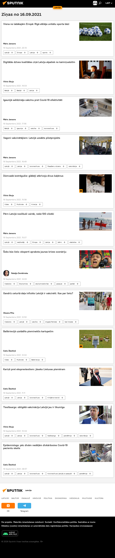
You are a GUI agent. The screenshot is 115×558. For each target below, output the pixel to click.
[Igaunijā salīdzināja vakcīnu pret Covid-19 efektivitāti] (95, 107)
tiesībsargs (52, 436)
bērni (60, 242)
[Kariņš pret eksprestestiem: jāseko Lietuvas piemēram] (95, 377)
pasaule (59, 284)
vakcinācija (73, 166)
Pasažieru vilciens (54, 166)
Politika (48, 498)
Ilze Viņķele (69, 322)
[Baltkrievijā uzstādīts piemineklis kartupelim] (95, 339)
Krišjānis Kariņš (53, 398)
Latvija (32, 52)
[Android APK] (9, 534)
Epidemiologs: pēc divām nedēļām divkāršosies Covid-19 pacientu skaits (35, 447)
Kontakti (48, 522)
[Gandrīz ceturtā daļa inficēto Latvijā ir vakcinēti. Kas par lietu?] (95, 301)
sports (44, 52)
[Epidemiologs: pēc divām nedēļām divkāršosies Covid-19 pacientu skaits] (95, 453)
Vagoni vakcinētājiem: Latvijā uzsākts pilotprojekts (31, 137)
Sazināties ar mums (86, 522)
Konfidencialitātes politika (65, 522)
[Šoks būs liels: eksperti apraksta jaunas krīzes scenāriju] (95, 259)
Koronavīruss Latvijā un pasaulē (60, 474)
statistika (73, 242)
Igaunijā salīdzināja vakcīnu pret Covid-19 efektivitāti (32, 100)
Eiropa (19, 52)
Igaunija (20, 128)
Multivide (20, 204)
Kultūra (99, 498)
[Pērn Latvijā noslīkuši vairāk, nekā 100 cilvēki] (95, 221)
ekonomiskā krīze (42, 284)
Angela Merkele (51, 322)
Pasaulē (26, 498)
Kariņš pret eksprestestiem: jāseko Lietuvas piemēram (34, 369)
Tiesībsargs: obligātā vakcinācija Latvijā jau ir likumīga (34, 407)
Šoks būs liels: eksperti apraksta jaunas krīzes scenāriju (34, 251)
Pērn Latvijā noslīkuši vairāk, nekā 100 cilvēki (28, 213)
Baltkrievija (35, 360)
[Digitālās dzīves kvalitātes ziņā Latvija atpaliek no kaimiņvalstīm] (95, 70)
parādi (72, 284)
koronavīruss (49, 128)
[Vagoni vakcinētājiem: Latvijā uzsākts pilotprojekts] (95, 145)
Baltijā (6, 90)
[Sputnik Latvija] (13, 5)
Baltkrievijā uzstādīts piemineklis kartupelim (28, 331)
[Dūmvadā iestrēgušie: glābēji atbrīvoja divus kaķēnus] (95, 183)
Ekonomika (23, 284)
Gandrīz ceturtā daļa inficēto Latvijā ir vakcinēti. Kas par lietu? (38, 293)
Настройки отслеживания (81, 526)
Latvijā (6, 52)
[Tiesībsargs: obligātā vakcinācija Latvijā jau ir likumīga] (95, 415)
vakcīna (33, 128)
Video (6, 204)
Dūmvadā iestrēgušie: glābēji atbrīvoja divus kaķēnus (33, 175)
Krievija (34, 204)
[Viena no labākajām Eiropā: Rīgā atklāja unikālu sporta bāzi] (95, 32)
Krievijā (37, 498)
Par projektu (6, 522)
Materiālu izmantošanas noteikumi (28, 522)
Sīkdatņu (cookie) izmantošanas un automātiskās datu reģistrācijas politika (34, 526)
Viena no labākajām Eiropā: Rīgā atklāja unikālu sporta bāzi (36, 24)
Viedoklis (7, 284)
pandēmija (68, 436)
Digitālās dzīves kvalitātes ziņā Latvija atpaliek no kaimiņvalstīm (39, 62)
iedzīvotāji (21, 242)
